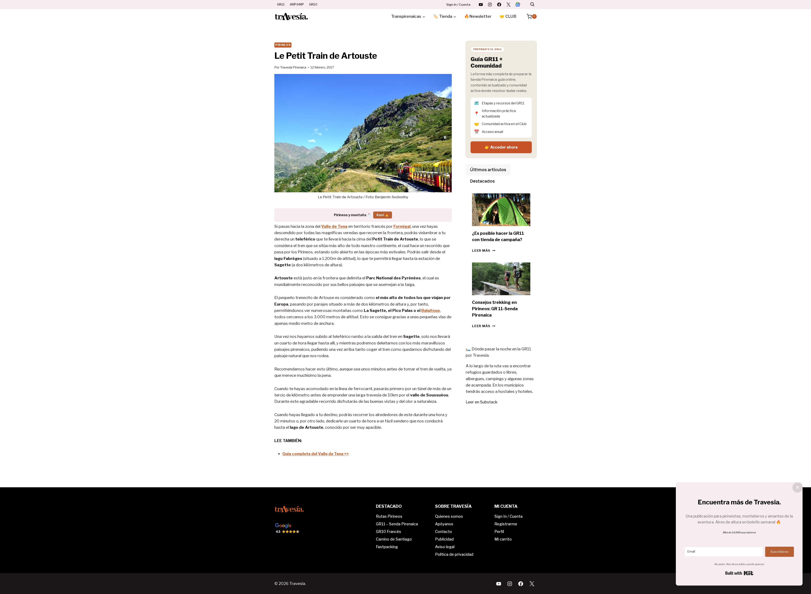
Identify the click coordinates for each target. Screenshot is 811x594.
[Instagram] (490, 4)
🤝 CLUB (507, 16)
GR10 (313, 4)
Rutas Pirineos (389, 516)
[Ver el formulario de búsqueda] (532, 4)
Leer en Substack (481, 402)
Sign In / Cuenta (458, 5)
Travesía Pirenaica (293, 67)
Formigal (402, 226)
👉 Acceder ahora (501, 147)
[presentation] (501, 209)
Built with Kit (739, 573)
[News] (518, 4)
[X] (508, 4)
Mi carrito (503, 539)
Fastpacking (387, 547)
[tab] (488, 170)
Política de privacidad (454, 554)
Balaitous (430, 310)
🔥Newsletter (477, 16)
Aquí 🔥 (382, 215)
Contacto (443, 531)
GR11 (281, 4)
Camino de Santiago (394, 539)
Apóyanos (444, 524)
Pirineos (283, 44)
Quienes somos (449, 516)
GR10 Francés (388, 531)
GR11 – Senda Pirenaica (397, 524)
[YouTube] (481, 4)
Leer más (483, 251)
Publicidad (444, 539)
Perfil (499, 531)
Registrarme (505, 524)
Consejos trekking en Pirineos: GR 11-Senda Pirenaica (495, 309)
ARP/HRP (297, 4)
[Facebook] (499, 4)
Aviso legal (444, 547)
